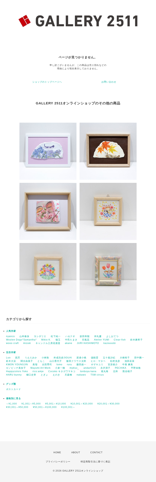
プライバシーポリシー (58, 461)
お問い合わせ (108, 82)
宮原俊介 (113, 364)
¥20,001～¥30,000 (108, 403)
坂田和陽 (85, 336)
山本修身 (24, 336)
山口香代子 (55, 361)
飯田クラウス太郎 (76, 361)
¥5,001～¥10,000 (55, 403)
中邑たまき (71, 339)
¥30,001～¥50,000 (17, 407)
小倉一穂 (60, 368)
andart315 (90, 368)
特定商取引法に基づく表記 (95, 461)
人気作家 (11, 331)
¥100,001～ (68, 407)
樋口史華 (31, 374)
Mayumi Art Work (40, 368)
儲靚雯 (94, 357)
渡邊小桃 (81, 357)
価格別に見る (13, 398)
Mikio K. (46, 339)
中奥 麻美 (127, 364)
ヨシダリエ (40, 336)
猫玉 (58, 339)
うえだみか (31, 357)
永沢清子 (105, 368)
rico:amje (38, 371)
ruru (69, 364)
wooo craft (12, 343)
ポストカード (13, 389)
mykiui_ (74, 368)
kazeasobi (109, 343)
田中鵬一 (139, 357)
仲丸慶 (98, 336)
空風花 (85, 339)
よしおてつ (112, 336)
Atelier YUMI (101, 339)
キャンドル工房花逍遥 (48, 343)
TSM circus (97, 374)
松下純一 (56, 336)
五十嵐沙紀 (109, 357)
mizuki (27, 343)
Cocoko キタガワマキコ (62, 371)
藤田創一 (81, 364)
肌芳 (17, 357)
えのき (56, 374)
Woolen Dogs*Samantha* (21, 339)
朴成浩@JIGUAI (63, 357)
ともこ (41, 361)
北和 (115, 371)
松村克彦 (115, 361)
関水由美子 (27, 361)
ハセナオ (70, 336)
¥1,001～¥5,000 (31, 403)
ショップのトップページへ (47, 82)
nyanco (10, 336)
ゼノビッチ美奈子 (16, 368)
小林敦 (45, 357)
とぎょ (44, 374)
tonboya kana (88, 371)
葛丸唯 (104, 371)
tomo (59, 364)
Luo (8, 357)
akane (68, 343)
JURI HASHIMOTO (88, 343)
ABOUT (75, 452)
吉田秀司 (47, 364)
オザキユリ (97, 364)
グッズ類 (11, 384)
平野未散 (136, 368)
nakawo (81, 374)
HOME (57, 452)
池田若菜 (130, 361)
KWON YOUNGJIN (17, 364)
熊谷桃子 (127, 371)
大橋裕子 (125, 357)
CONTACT (96, 452)
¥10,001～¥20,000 (82, 403)
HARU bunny (14, 374)
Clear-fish (120, 339)
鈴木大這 (11, 361)
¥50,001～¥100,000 (45, 407)
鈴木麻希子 (136, 339)
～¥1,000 (11, 403)
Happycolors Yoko (17, 371)
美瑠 (35, 364)
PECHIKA (120, 368)
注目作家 (11, 352)
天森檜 (68, 374)
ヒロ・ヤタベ (98, 361)
